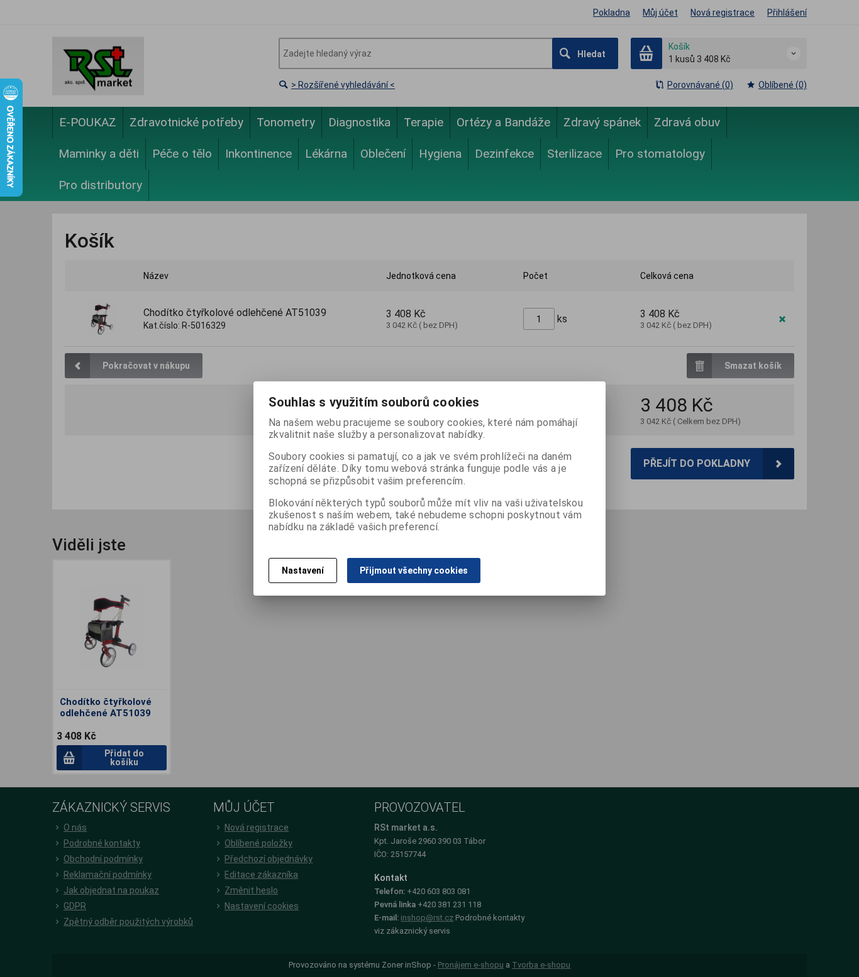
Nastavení (303, 570)
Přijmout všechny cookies (414, 570)
